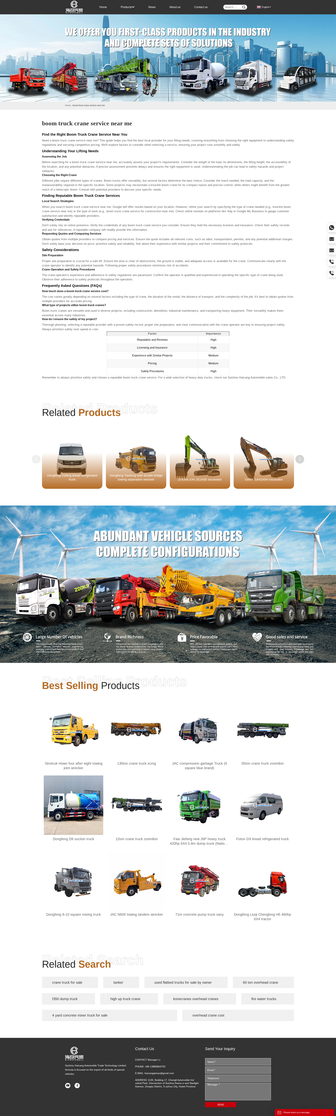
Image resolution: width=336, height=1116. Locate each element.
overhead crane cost (208, 1015)
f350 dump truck (65, 999)
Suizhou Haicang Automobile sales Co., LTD (256, 377)
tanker (118, 982)
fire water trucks (263, 999)
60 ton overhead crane (260, 982)
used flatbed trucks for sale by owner (183, 982)
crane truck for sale (67, 982)
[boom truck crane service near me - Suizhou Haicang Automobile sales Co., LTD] (74, 7)
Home (68, 105)
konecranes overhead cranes (195, 999)
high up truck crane (125, 999)
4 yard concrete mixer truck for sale (79, 1015)
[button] (299, 459)
